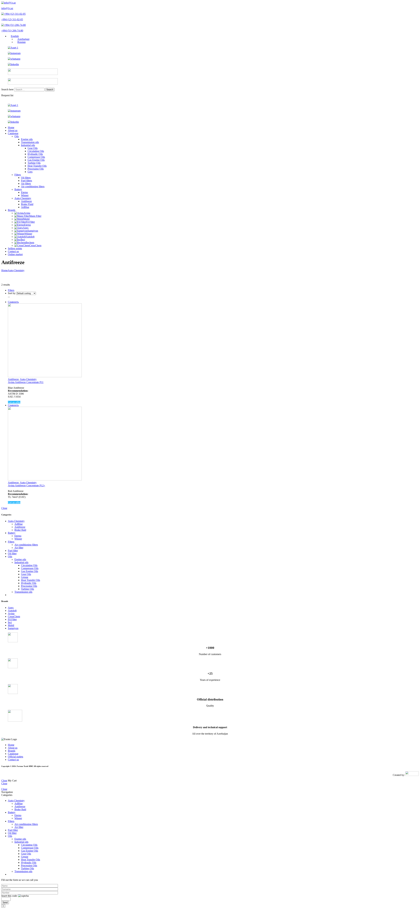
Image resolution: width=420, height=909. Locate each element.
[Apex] (18, 227)
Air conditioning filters (32, 186)
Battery (18, 189)
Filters (17, 174)
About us (12, 130)
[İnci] (17, 239)
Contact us (13, 251)
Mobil (26, 219)
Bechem (30, 242)
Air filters (26, 183)
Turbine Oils (34, 162)
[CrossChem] (21, 245)
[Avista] (19, 213)
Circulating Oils (36, 151)
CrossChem (35, 245)
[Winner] (19, 233)
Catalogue (13, 133)
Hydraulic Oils (35, 154)
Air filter (18, 547)
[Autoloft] (20, 236)
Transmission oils (30, 142)
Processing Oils (36, 168)
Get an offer (14, 402)
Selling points (15, 248)
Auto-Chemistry (22, 198)
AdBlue (25, 207)
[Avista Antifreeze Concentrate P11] (213, 340)
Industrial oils (28, 145)
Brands (11, 210)
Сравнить (13, 301)
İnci (23, 239)
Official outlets (15, 756)
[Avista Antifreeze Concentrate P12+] (213, 444)
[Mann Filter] (21, 216)
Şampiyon (33, 230)
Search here (7, 89)
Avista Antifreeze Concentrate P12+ (26, 485)
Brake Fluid (27, 204)
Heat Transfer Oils (37, 165)
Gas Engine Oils (36, 160)
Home (11, 127)
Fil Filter (30, 221)
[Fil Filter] (20, 221)
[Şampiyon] (21, 230)
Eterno (24, 192)
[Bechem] (20, 242)
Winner (25, 195)
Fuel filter (13, 550)
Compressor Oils (36, 157)
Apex (26, 227)
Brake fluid (20, 530)
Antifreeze (26, 201)
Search (49, 89)
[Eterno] (19, 224)
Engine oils (27, 139)
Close (4, 508)
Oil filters (26, 177)
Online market (15, 254)
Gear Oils (33, 148)
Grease (24, 577)
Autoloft (30, 236)
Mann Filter (35, 216)
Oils (16, 136)
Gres (30, 171)
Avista (27, 213)
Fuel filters (26, 180)
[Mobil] (18, 219)
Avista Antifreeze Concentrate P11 (25, 382)
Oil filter (12, 553)
